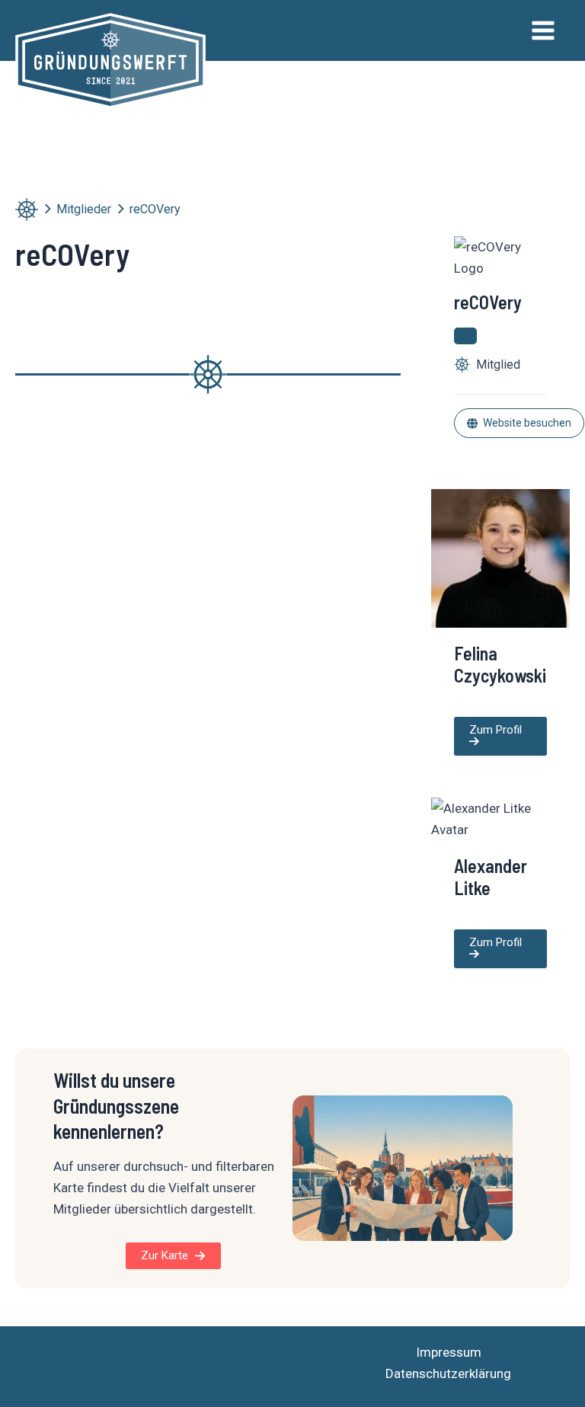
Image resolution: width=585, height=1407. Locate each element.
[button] (173, 1255)
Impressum (448, 1352)
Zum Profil (495, 730)
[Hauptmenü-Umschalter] (544, 30)
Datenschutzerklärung (448, 1373)
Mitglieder (83, 209)
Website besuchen (527, 423)
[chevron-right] (47, 209)
